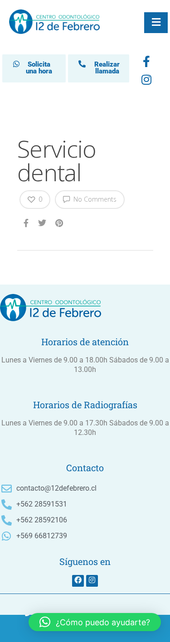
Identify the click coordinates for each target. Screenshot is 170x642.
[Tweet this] (42, 222)
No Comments (94, 199)
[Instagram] (92, 581)
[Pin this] (60, 222)
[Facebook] (146, 63)
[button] (95, 622)
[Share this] (26, 222)
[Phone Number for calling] (28, 628)
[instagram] (146, 81)
